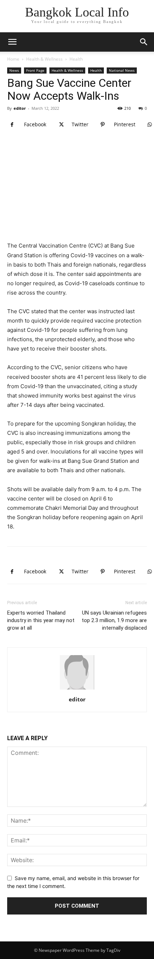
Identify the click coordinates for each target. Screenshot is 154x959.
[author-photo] (77, 689)
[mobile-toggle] (12, 42)
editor (20, 108)
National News (122, 70)
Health (76, 59)
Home (13, 59)
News (14, 70)
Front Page (35, 70)
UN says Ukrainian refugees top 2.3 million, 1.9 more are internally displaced (114, 620)
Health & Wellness (44, 59)
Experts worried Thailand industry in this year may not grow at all (40, 620)
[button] (144, 42)
